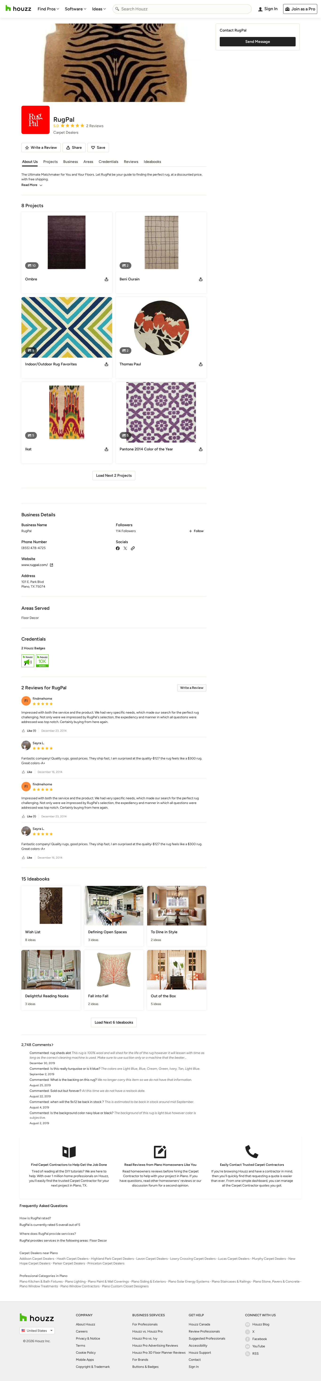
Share (77, 147)
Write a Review (191, 688)
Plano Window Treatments (39, 1286)
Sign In (194, 1367)
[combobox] (182, 9)
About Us (30, 161)
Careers (82, 1331)
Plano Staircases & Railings (231, 1282)
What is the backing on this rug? (73, 1080)
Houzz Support (200, 1353)
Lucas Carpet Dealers (234, 1259)
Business (70, 161)
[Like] (23, 730)
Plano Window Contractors (80, 1286)
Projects (50, 161)
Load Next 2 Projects (114, 475)
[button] (113, 657)
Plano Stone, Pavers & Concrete (276, 1282)
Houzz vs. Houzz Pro (147, 1331)
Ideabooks (152, 161)
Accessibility (198, 1346)
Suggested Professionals (207, 1339)
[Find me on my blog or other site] (133, 548)
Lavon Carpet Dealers (152, 1259)
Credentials (108, 161)
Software (74, 9)
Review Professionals (204, 1331)
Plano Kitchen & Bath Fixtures (41, 1282)
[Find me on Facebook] (118, 548)
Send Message (257, 41)
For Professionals (145, 1324)
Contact (195, 1360)
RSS (255, 1354)
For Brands (140, 1360)
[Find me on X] (125, 548)
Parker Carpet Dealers (69, 1263)
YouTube (258, 1346)
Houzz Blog (260, 1324)
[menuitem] (48, 9)
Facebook (259, 1339)
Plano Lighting (75, 1282)
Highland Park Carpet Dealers (112, 1259)
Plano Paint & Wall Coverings (108, 1282)
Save (101, 147)
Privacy (81, 1339)
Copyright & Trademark (93, 1367)
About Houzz (85, 1324)
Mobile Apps (85, 1360)
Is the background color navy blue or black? (82, 1113)
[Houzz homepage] (18, 8)
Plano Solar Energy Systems (188, 1282)
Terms (80, 1346)
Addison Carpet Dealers (37, 1259)
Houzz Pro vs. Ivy (144, 1339)
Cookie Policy (86, 1353)
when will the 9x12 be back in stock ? (77, 1102)
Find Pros (46, 9)
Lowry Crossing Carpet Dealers (193, 1259)
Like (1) (31, 730)
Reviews (131, 161)
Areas (88, 161)
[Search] (117, 9)
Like (29, 772)
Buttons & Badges (145, 1367)
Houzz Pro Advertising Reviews (155, 1346)
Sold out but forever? (65, 1091)
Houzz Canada (199, 1324)
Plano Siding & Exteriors (148, 1282)
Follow (199, 531)
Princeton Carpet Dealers (106, 1263)
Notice (95, 1339)
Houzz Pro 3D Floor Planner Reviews (159, 1353)
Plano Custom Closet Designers (125, 1286)
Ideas (97, 9)
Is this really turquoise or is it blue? (75, 1069)
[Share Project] (106, 279)
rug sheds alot (60, 1053)
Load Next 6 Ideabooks (114, 1022)
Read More (29, 185)
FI (26, 701)
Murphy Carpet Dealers (269, 1259)
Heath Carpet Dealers (73, 1259)
